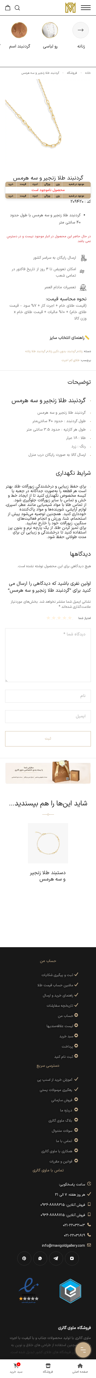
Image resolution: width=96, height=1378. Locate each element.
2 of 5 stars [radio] (65, 618)
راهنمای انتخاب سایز (67, 338)
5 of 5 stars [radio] (49, 618)
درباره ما (67, 1110)
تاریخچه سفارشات (60, 1005)
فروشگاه (72, 73)
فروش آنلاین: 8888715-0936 (64, 1215)
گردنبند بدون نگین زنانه (61, 351)
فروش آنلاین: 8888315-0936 (63, 1205)
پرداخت (67, 1046)
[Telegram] (56, 1258)
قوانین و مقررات (61, 1161)
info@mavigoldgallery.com (64, 1246)
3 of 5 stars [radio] (59, 618)
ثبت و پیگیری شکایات (57, 975)
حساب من (65, 1016)
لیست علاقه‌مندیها (60, 1026)
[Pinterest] (24, 1258)
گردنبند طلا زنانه (35, 351)
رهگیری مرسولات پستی (57, 1090)
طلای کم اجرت (70, 360)
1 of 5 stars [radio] (70, 618)
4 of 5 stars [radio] (54, 618)
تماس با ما (65, 1141)
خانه (88, 73)
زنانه (79, 351)
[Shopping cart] (7, 9)
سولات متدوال (63, 1131)
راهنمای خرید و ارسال (58, 995)
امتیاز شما (84, 618)
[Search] (17, 7)
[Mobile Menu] (86, 7)
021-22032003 (75, 1225)
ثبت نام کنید (64, 1057)
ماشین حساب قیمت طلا (55, 985)
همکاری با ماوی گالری (57, 1151)
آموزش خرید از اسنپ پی (55, 1080)
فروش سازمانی (62, 1100)
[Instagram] (72, 1258)
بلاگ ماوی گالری (61, 1120)
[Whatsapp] (40, 1258)
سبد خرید (66, 1036)
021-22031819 (75, 1235)
